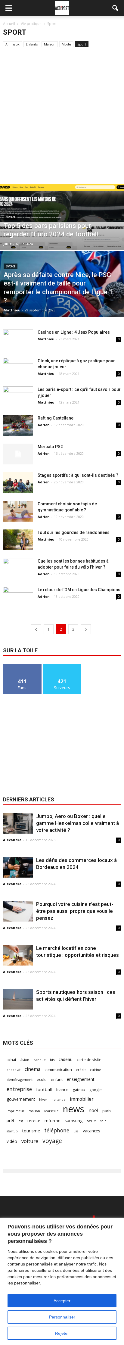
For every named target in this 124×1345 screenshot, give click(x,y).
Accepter (62, 1300)
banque (39, 1060)
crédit (81, 1070)
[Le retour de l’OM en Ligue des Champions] (18, 597)
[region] (62, 1281)
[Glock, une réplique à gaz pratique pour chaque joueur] (18, 368)
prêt (10, 1120)
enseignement (80, 1079)
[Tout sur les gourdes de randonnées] (18, 539)
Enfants (32, 44)
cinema (32, 1069)
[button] (115, 8)
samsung (74, 1120)
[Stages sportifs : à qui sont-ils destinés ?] (18, 482)
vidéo (12, 1141)
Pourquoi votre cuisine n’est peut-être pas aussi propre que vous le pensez (74, 911)
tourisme (31, 1131)
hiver (43, 1099)
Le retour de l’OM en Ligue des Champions (79, 589)
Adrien (44, 425)
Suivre (62, 666)
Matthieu (12, 310)
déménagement (20, 1080)
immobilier (82, 1099)
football (44, 1089)
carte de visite (89, 1059)
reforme (52, 1120)
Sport (81, 44)
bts (52, 1060)
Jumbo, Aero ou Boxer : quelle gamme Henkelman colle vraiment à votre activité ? (77, 823)
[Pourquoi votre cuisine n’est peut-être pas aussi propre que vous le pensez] (18, 911)
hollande (58, 1099)
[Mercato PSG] (18, 454)
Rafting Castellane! (56, 418)
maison (34, 1111)
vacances (91, 1131)
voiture (29, 1141)
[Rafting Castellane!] (18, 425)
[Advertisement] (62, 119)
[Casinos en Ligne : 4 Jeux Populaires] (18, 339)
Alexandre (12, 840)
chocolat (13, 1070)
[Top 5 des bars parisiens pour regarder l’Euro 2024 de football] (62, 237)
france (62, 1089)
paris (106, 1110)
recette (33, 1120)
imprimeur (15, 1111)
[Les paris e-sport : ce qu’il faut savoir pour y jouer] (18, 396)
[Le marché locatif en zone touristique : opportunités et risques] (18, 955)
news (73, 1109)
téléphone (56, 1130)
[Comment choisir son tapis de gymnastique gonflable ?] (18, 511)
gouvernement (21, 1099)
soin (103, 1121)
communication (58, 1069)
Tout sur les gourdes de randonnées (74, 532)
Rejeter (62, 1333)
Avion (24, 1060)
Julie (8, 244)
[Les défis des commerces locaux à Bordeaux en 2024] (18, 867)
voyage (52, 1140)
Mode (66, 44)
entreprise (19, 1089)
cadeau (66, 1059)
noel (93, 1110)
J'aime (22, 666)
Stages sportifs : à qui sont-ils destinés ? (78, 475)
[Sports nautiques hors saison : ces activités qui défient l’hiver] (18, 999)
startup (12, 1131)
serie (91, 1120)
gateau (79, 1089)
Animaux (12, 44)
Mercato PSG (51, 446)
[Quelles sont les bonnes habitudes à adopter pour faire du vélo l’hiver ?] (18, 568)
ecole (42, 1079)
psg (20, 1121)
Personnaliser (62, 1317)
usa (76, 1131)
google (95, 1089)
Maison (49, 44)
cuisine (95, 1070)
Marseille (51, 1111)
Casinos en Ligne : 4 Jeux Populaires (74, 332)
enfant (57, 1079)
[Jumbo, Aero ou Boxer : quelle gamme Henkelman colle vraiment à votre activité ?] (18, 823)
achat (11, 1059)
